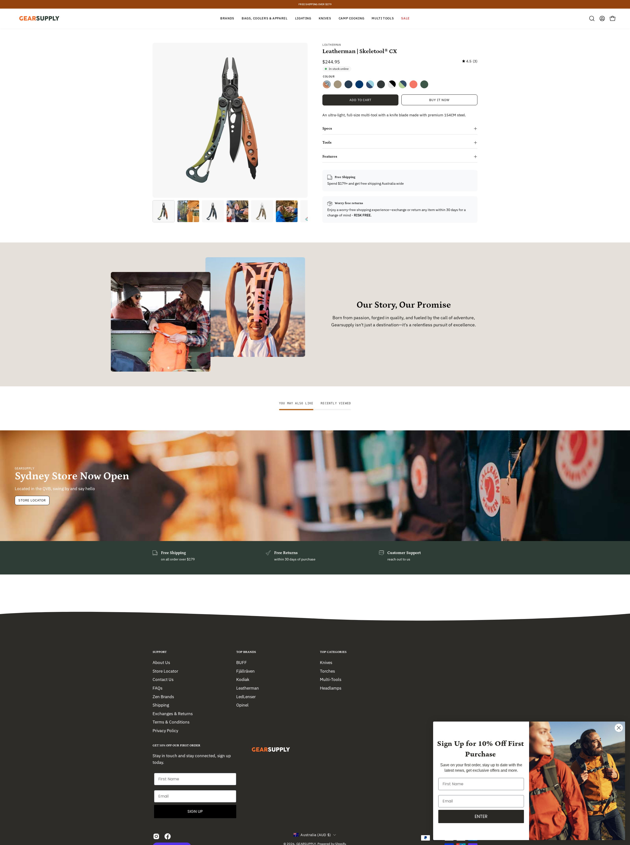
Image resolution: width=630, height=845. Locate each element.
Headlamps (330, 688)
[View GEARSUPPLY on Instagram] (156, 836)
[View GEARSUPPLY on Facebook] (167, 836)
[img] (469, 61)
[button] (592, 18)
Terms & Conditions (171, 722)
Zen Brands (163, 696)
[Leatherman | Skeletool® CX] (164, 211)
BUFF (241, 662)
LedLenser (246, 696)
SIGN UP (195, 811)
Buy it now (439, 100)
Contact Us (163, 679)
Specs (327, 128)
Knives (326, 662)
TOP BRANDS (246, 652)
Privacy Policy (165, 730)
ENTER (481, 816)
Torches (327, 671)
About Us (161, 662)
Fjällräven (245, 671)
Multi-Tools (330, 679)
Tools (326, 142)
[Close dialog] (618, 728)
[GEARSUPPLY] (39, 18)
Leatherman (331, 44)
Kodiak (242, 679)
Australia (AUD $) (315, 834)
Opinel (242, 705)
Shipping (161, 705)
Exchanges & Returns (173, 713)
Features (329, 156)
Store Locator (32, 500)
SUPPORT (160, 652)
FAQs (157, 688)
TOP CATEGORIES (333, 652)
